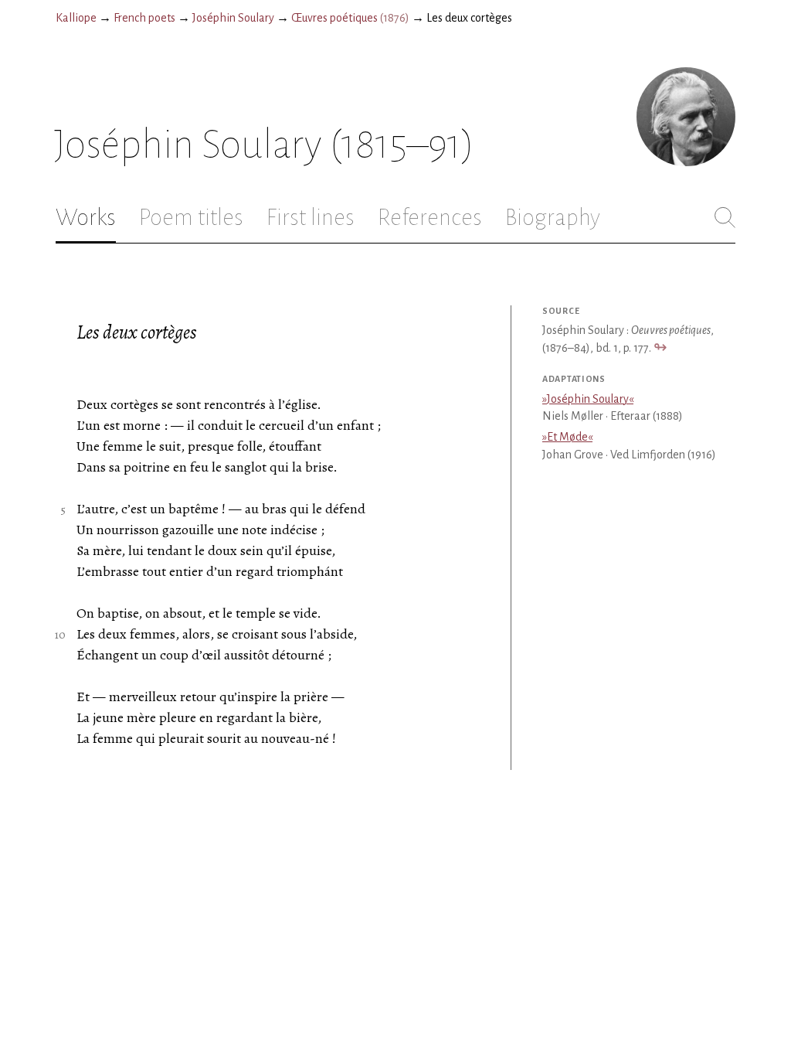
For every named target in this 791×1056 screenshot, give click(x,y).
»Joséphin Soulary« (587, 399)
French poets (144, 18)
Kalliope (76, 18)
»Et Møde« (567, 437)
